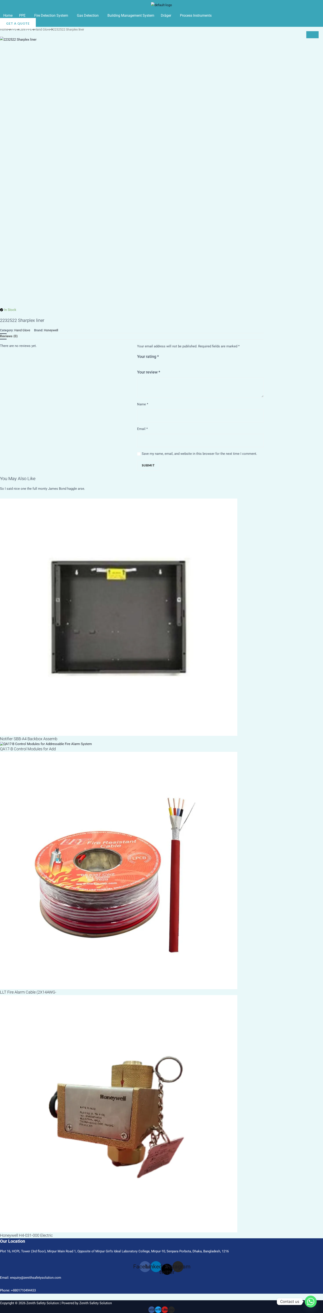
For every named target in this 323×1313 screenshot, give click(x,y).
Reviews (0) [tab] (9, 336)
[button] (23, 16)
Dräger (166, 15)
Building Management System (130, 15)
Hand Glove (42, 29)
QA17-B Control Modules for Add (28, 749)
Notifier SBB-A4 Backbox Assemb (28, 738)
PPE (22, 15)
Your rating (148, 356)
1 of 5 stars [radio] (138, 365)
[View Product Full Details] (118, 617)
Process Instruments (196, 15)
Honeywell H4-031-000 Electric (26, 1235)
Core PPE (25, 29)
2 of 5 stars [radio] (143, 365)
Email (142, 429)
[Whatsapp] (311, 1302)
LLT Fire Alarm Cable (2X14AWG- (28, 992)
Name (142, 404)
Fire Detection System (51, 15)
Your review (148, 372)
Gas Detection (88, 15)
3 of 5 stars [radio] (147, 365)
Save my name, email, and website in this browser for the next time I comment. (199, 454)
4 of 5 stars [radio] (151, 365)
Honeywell (51, 330)
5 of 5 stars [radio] (155, 365)
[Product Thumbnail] (312, 34)
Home (8, 15)
